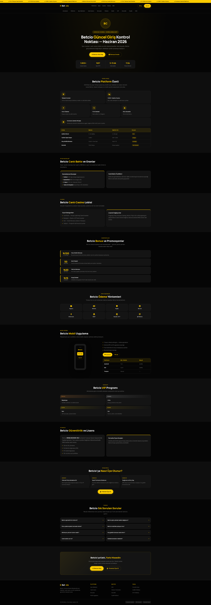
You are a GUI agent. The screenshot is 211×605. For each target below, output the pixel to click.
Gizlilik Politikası (136, 590)
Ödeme (106, 11)
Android (108, 354)
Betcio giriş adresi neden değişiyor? (118, 520)
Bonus (109, 5)
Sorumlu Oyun (135, 587)
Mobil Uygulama (94, 595)
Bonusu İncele (114, 54)
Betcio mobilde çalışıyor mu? (116, 526)
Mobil (112, 11)
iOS (117, 354)
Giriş (140, 6)
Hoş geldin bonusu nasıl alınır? (116, 532)
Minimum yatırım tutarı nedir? (70, 532)
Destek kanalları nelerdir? (115, 538)
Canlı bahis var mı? (67, 538)
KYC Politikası (135, 592)
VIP (118, 11)
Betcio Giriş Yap (98, 54)
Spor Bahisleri (81, 11)
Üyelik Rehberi (115, 595)
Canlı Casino (91, 11)
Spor (99, 5)
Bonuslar (99, 11)
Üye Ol (147, 6)
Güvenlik (124, 11)
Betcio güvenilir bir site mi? (70, 520)
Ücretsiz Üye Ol (114, 568)
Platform (94, 5)
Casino (104, 5)
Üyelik (130, 11)
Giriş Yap (80, 353)
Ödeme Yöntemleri (116, 590)
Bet (65, 6)
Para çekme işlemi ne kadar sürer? (72, 526)
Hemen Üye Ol (106, 492)
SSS (113, 5)
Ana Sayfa (65, 11)
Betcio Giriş (97, 568)
